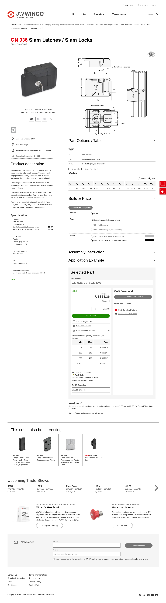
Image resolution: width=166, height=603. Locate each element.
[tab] (31, 119)
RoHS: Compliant (79, 385)
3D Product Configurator (81, 208)
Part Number (76, 278)
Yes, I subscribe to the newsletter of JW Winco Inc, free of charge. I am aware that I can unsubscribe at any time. (102, 559)
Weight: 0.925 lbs (79, 390)
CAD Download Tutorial (127, 310)
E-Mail (55, 550)
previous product (20, 28)
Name (55, 541)
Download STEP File (134, 297)
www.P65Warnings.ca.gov (82, 380)
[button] (128, 5)
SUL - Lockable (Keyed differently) (108, 230)
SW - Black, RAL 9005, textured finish (110, 240)
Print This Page (22, 144)
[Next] (51, 119)
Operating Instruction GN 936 (28, 156)
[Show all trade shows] (156, 487)
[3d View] (151, 54)
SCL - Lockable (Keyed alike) (107, 220)
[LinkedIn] (156, 595)
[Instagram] (144, 595)
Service (98, 14)
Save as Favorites (83, 326)
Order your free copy (49, 525)
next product (36, 28)
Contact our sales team (93, 413)
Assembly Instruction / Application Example (33, 150)
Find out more (122, 525)
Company (119, 14)
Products (79, 14)
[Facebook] (140, 595)
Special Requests (75, 413)
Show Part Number (92, 169)
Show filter (76, 169)
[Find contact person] (163, 184)
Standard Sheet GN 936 (25, 139)
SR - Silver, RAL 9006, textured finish (109, 236)
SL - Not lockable (101, 225)
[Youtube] (152, 595)
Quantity (106, 309)
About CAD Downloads (127, 314)
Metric (143, 179)
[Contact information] (163, 191)
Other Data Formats (122, 303)
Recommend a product (85, 331)
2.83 (96, 213)
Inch (153, 179)
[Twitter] (148, 595)
